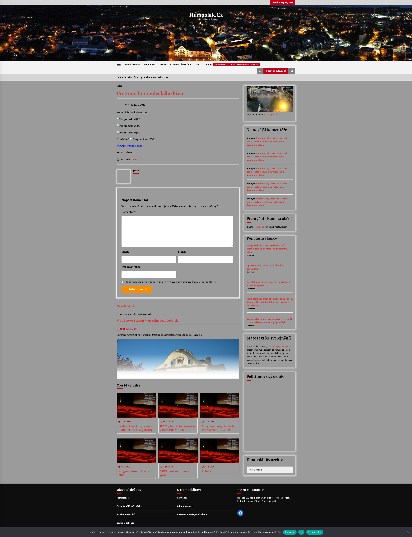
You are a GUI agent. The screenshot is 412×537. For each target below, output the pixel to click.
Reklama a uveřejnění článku (192, 514)
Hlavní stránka (132, 64)
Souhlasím (290, 532)
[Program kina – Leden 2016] (136, 450)
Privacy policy (315, 532)
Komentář (129, 212)
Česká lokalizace (125, 522)
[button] (260, 71)
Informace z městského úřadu (176, 64)
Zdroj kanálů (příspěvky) (129, 506)
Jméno (125, 251)
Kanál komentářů (126, 514)
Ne (301, 532)
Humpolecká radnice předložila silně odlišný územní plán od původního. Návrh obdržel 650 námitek (270, 302)
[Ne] (408, 532)
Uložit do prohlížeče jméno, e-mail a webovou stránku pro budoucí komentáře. (170, 282)
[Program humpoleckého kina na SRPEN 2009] (219, 405)
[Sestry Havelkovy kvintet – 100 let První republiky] (136, 405)
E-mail (182, 251)
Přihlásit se (123, 497)
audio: (232, 64)
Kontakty (182, 497)
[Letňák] (219, 450)
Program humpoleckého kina (150, 93)
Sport (198, 64)
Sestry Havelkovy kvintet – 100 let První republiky (135, 428)
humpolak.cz (206, 15)
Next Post (123, 306)
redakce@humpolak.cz (280, 346)
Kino (119, 85)
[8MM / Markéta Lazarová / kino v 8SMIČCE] (178, 405)
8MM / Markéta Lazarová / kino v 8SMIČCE (177, 428)
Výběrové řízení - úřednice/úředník (147, 320)
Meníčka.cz (259, 226)
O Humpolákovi (185, 506)
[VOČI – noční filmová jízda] (178, 450)
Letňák (206, 471)
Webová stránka (131, 266)
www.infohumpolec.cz (129, 145)
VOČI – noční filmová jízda (174, 473)
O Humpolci (150, 64)
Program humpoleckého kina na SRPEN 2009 (218, 428)
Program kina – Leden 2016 (133, 473)
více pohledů (273, 114)
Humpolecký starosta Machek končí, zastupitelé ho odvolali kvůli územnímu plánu (267, 141)
